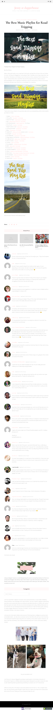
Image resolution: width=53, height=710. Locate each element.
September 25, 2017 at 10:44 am (24, 467)
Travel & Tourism (32, 19)
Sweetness (18, 128)
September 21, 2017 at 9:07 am (22, 253)
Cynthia (13, 306)
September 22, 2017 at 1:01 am (24, 286)
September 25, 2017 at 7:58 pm (20, 488)
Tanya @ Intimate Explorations (18, 327)
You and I (15, 118)
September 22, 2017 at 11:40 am (31, 327)
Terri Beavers (15, 455)
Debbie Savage (15, 317)
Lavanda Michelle (15, 416)
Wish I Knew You (20, 123)
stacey (13, 488)
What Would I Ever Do (14, 121)
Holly (13, 263)
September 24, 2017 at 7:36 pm (23, 455)
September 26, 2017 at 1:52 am (28, 496)
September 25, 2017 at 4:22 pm (26, 478)
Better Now (17, 139)
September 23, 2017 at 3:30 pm (20, 371)
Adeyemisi (14, 253)
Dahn (13, 371)
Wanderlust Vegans (16, 478)
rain (13, 535)
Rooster (16, 140)
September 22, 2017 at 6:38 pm (23, 342)
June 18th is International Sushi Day (26, 245)
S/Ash (12, 156)
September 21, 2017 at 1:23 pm (20, 263)
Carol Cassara (15, 286)
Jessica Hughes (15, 275)
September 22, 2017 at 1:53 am (26, 296)
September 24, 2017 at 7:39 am (22, 393)
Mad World (18, 119)
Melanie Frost (15, 442)
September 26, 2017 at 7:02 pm (22, 516)
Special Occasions (21, 19)
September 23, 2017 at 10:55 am (21, 352)
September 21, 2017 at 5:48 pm (24, 275)
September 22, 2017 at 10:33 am (24, 317)
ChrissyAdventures (16, 404)
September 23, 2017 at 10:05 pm (27, 381)
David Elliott (14, 342)
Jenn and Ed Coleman (16, 381)
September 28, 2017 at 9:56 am (19, 535)
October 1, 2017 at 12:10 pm (20, 545)
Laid (12, 142)
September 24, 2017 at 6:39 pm (24, 442)
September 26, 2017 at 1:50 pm (21, 506)
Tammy (13, 352)
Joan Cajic (14, 393)
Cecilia (13, 506)
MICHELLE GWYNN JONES (18, 362)
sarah (13, 525)
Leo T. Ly (14, 516)
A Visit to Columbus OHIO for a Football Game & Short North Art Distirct (41, 246)
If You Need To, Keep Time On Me (21, 153)
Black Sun (19, 126)
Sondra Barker (15, 427)
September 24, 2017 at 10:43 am (26, 404)
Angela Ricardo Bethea (17, 496)
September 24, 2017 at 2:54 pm (25, 416)
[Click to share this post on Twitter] (11, 224)
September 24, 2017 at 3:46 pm (24, 427)
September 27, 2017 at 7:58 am (20, 525)
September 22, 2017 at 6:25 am (21, 306)
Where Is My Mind (17, 132)
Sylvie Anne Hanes (16, 296)
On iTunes (17, 116)
